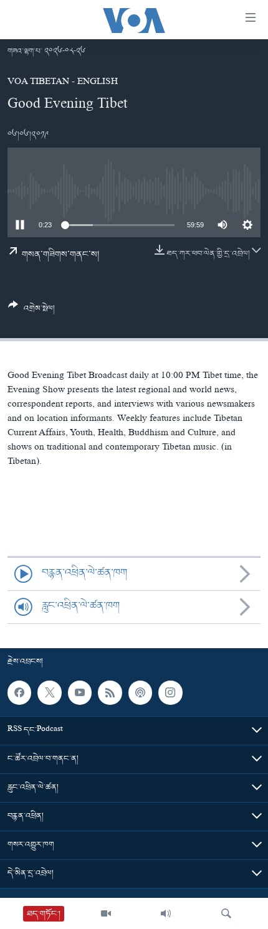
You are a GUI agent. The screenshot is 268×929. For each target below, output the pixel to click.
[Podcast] (140, 692)
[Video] (106, 913)
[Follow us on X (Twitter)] (49, 692)
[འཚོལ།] (226, 913)
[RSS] (110, 692)
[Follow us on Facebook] (19, 692)
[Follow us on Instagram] (170, 692)
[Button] (31, 311)
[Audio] (165, 913)
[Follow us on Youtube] (80, 692)
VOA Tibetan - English (62, 82)
